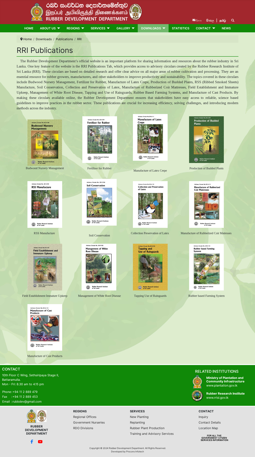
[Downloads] (163, 28)
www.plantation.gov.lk (221, 385)
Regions (73, 28)
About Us (48, 28)
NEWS (226, 28)
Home (28, 28)
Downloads (151, 28)
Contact (203, 28)
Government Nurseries (89, 422)
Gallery (123, 28)
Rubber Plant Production (147, 428)
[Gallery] (132, 28)
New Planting (139, 417)
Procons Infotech (135, 451)
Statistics (180, 28)
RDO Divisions (83, 428)
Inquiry (203, 417)
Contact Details (210, 422)
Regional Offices (84, 417)
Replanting (137, 422)
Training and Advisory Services (152, 434)
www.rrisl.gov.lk (217, 397)
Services (98, 28)
